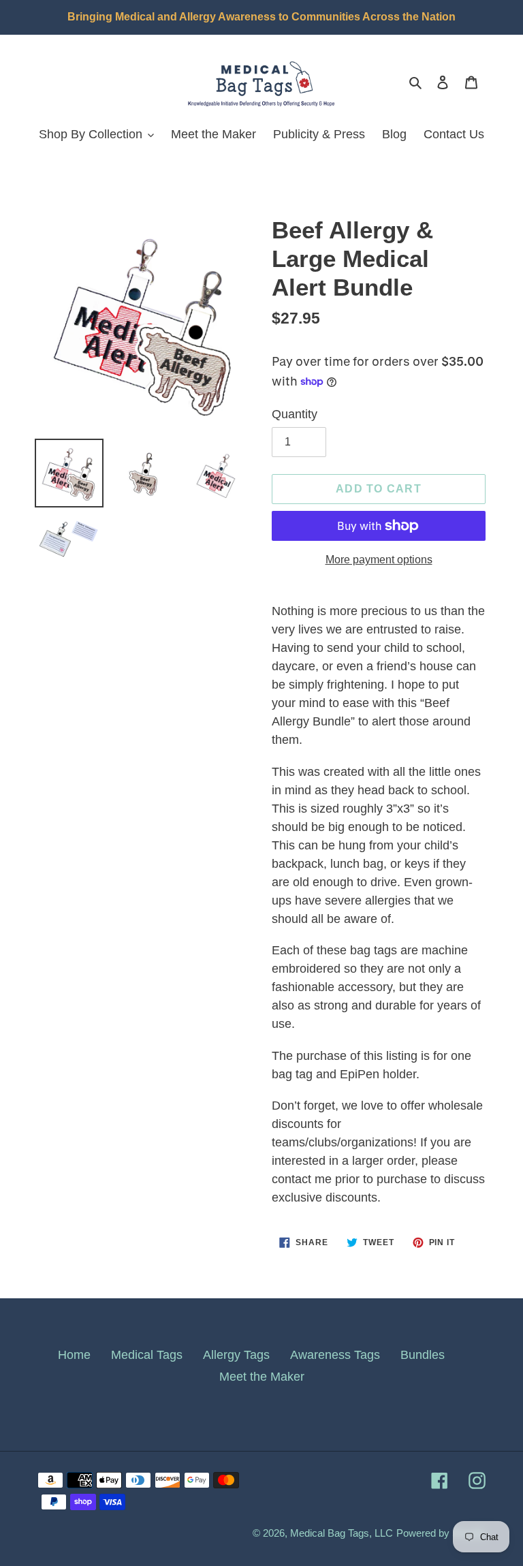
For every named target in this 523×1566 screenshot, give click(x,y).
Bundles (422, 1355)
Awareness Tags (335, 1355)
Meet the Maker (261, 1376)
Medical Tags (147, 1355)
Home (74, 1355)
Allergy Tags (236, 1355)
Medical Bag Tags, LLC (341, 1533)
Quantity (294, 414)
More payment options (379, 559)
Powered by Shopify (441, 1533)
